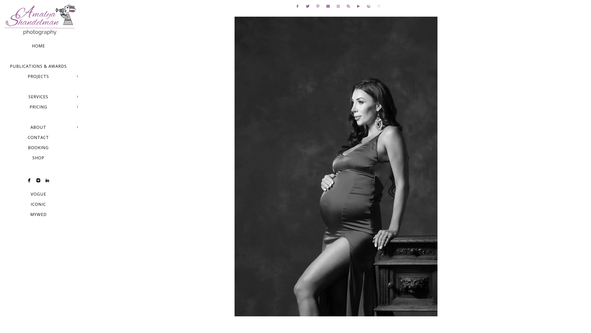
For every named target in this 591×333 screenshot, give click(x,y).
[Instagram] (38, 180)
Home (38, 46)
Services (38, 96)
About (38, 127)
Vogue (38, 194)
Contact (38, 137)
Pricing (38, 107)
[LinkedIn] (47, 180)
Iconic (38, 204)
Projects (38, 76)
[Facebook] (29, 180)
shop (38, 157)
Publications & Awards (38, 66)
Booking (38, 147)
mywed (38, 214)
